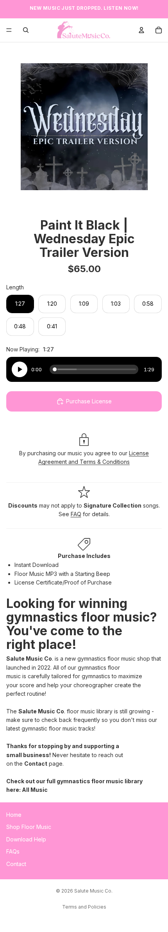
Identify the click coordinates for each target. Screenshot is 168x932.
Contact (35, 763)
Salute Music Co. (93, 891)
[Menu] (9, 30)
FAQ (76, 514)
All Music (35, 789)
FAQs (13, 851)
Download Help (26, 839)
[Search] (25, 30)
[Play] (19, 369)
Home (13, 814)
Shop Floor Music (28, 826)
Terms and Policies (84, 907)
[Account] (141, 30)
